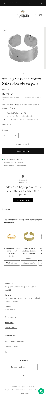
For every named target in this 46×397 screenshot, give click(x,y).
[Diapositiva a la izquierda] (17, 73)
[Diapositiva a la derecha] (28, 73)
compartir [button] (8, 209)
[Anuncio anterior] (4, 3)
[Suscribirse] (34, 367)
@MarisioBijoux (11, 327)
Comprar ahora (23, 151)
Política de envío (24, 393)
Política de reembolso (19, 390)
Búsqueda (8, 352)
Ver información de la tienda (15, 166)
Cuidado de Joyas (11, 347)
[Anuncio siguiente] (41, 3)
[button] (4, 14)
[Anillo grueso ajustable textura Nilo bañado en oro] (29, 236)
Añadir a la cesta (11, 263)
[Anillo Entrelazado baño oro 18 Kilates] (12, 236)
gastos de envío (20, 97)
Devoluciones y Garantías (14, 341)
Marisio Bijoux (20, 387)
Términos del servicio (34, 390)
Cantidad (5, 130)
